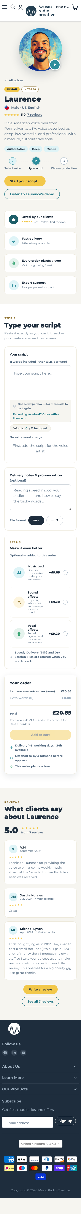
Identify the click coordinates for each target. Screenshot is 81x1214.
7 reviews (34, 114)
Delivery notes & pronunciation (36, 477)
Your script (19, 354)
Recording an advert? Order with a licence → (36, 416)
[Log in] (20, 7)
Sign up (65, 1121)
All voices (16, 80)
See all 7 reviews (40, 1001)
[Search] (13, 7)
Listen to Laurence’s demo (32, 194)
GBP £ (61, 7)
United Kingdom (38, 1143)
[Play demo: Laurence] (54, 64)
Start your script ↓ (25, 181)
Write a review (40, 989)
